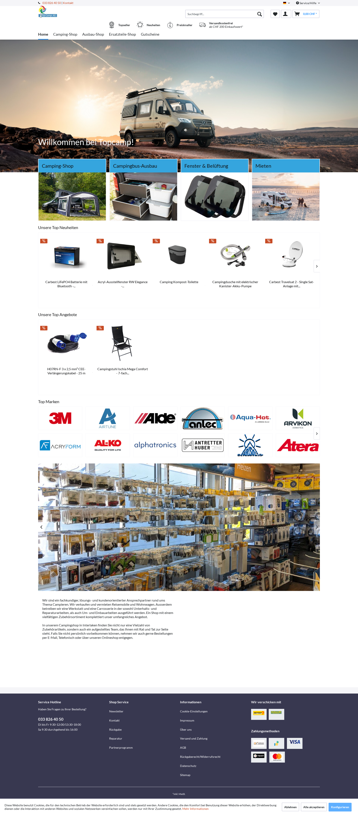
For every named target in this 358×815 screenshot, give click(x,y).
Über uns (186, 729)
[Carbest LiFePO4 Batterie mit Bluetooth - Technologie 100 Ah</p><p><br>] (66, 256)
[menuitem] (224, 14)
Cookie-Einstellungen (194, 711)
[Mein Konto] (286, 14)
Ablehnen (290, 807)
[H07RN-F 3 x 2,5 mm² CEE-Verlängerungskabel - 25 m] (66, 343)
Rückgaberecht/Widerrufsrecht (200, 756)
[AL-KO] (108, 445)
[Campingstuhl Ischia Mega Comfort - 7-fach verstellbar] (123, 343)
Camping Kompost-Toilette (179, 282)
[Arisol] (250, 445)
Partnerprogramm (121, 747)
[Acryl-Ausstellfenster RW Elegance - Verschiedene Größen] (123, 256)
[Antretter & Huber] (203, 445)
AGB (183, 747)
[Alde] (155, 418)
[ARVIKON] (298, 418)
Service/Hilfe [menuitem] (308, 3)
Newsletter (116, 711)
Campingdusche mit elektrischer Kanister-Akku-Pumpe (235, 284)
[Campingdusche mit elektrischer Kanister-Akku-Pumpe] (235, 256)
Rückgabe (115, 729)
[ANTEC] (203, 418)
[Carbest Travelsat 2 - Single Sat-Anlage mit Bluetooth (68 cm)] (291, 256)
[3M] (60, 418)
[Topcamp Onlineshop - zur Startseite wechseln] (73, 12)
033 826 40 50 (52, 3)
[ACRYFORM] (60, 445)
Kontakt (68, 3)
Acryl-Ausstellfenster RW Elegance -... (123, 284)
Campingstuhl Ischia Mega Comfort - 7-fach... (122, 371)
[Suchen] (259, 14)
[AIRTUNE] (108, 418)
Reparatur (115, 738)
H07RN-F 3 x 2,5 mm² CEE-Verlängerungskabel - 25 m (66, 371)
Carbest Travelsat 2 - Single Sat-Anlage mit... (291, 284)
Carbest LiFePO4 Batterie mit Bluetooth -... (66, 284)
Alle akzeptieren (313, 807)
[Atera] (298, 445)
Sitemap (185, 775)
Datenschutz (188, 766)
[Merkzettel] (275, 14)
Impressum (187, 720)
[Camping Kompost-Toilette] (179, 256)
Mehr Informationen (195, 808)
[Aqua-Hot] (250, 418)
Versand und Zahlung (193, 738)
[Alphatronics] (155, 445)
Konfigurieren (340, 807)
